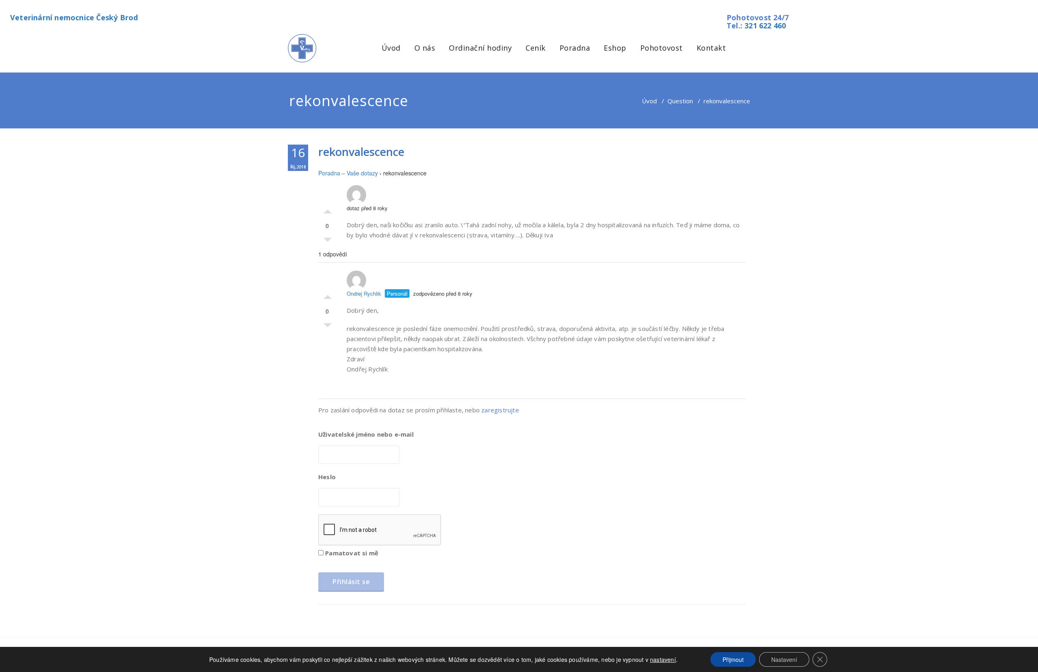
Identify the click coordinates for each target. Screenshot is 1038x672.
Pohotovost (661, 48)
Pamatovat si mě (351, 553)
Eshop (615, 48)
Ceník (535, 48)
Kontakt (711, 48)
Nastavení (784, 659)
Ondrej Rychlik (364, 293)
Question (680, 101)
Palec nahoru (328, 209)
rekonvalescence (361, 151)
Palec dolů (328, 242)
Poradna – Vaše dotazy (348, 173)
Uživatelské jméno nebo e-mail (366, 434)
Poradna (575, 48)
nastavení (663, 659)
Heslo (327, 477)
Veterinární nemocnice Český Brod (74, 17)
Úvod (391, 48)
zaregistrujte (500, 410)
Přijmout (733, 659)
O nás (424, 48)
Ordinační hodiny (480, 48)
